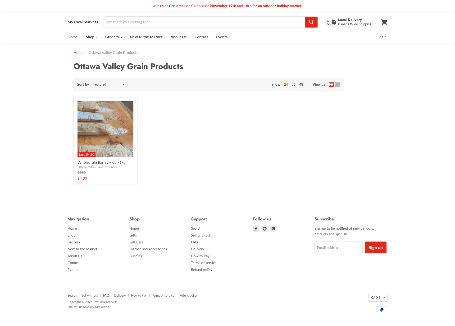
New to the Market (146, 36)
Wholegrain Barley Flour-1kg (101, 162)
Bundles (135, 256)
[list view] (337, 84)
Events (222, 36)
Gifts (133, 235)
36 (294, 84)
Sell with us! (200, 235)
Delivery (197, 249)
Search (196, 228)
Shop (90, 36)
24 (286, 84)
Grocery (112, 36)
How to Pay (200, 256)
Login (382, 37)
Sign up (376, 247)
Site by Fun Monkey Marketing (88, 307)
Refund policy (201, 269)
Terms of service (204, 263)
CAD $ (375, 297)
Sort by (83, 84)
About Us (179, 36)
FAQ (194, 242)
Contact (201, 36)
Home (73, 36)
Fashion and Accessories (148, 249)
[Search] (311, 22)
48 (301, 84)
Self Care (136, 242)
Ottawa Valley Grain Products (97, 167)
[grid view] (331, 84)
